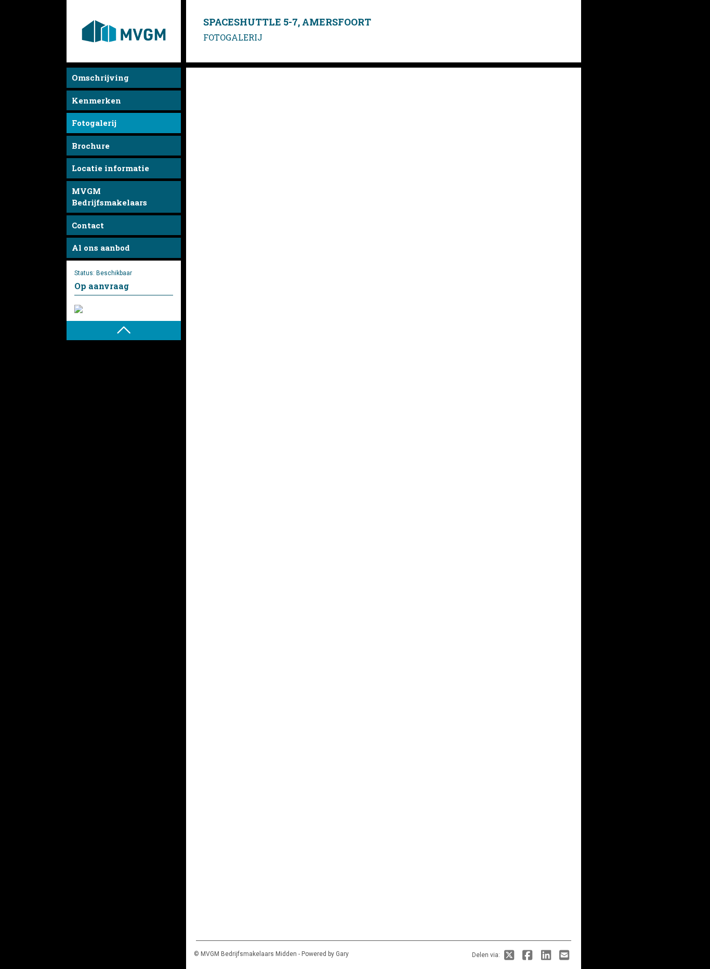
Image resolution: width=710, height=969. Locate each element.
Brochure (91, 145)
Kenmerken (96, 100)
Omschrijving (100, 77)
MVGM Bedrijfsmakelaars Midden (249, 954)
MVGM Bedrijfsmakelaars (109, 197)
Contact (88, 225)
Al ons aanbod (101, 247)
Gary (342, 954)
